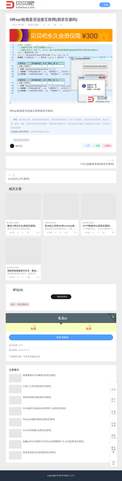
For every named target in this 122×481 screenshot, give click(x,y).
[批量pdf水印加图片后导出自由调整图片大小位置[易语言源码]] (15, 444)
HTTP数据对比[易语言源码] (96, 225)
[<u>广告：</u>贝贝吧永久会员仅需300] (61, 35)
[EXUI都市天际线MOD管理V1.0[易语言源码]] (15, 411)
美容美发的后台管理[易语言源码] (39, 452)
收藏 (98, 145)
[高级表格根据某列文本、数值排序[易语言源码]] (23, 251)
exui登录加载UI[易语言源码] (37, 430)
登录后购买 (62, 337)
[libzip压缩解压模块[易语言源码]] (15, 422)
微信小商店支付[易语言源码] (21, 225)
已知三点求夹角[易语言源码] (37, 386)
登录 (106, 5)
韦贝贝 (18, 145)
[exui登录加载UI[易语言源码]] (15, 433)
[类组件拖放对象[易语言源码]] (15, 400)
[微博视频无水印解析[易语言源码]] (15, 378)
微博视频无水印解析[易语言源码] (39, 375)
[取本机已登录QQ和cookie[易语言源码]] (60, 206)
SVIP (90, 326)
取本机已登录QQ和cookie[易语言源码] (61, 227)
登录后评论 (62, 296)
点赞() (108, 145)
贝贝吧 (72, 475)
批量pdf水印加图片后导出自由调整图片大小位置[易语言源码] (53, 441)
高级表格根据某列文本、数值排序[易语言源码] (22, 272)
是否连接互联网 (21, 140)
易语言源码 (33, 24)
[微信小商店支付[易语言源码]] (23, 206)
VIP (34, 326)
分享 (88, 145)
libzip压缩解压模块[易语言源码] (39, 419)
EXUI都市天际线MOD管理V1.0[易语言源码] (44, 408)
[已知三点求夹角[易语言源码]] (15, 389)
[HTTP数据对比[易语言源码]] (98, 206)
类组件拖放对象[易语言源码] (37, 397)
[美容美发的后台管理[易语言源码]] (15, 455)
